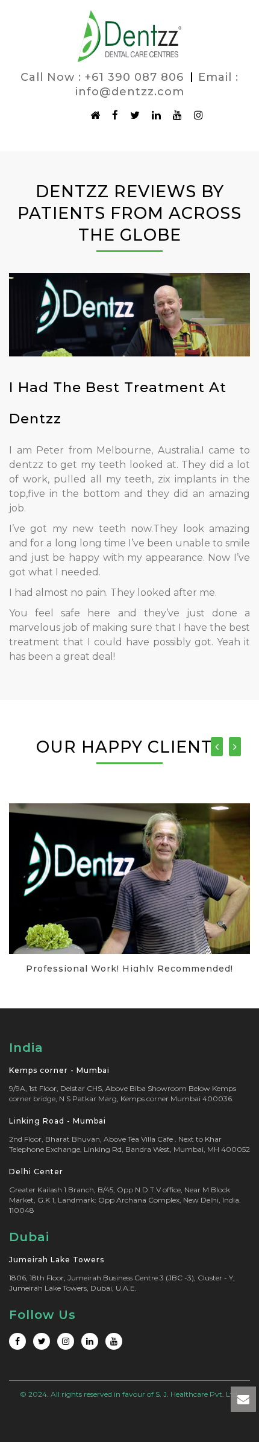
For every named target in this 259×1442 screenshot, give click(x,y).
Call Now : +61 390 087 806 (102, 77)
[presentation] (217, 746)
